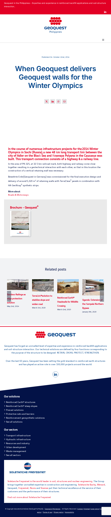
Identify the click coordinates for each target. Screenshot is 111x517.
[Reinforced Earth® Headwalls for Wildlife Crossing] (68, 280)
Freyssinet (23, 488)
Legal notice (95, 509)
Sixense (44, 488)
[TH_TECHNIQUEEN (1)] (20, 212)
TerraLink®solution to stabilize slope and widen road (42, 300)
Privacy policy (58, 512)
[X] (47, 101)
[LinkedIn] (53, 101)
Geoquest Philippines (52, 509)
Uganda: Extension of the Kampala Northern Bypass (93, 304)
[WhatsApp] (58, 101)
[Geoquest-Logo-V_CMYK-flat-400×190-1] (55, 18)
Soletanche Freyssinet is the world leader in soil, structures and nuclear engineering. (50, 481)
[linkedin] (105, 12)
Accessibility (69, 512)
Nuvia (33, 488)
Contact (80, 509)
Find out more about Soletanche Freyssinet (29, 497)
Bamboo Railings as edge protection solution (16, 298)
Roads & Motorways (18, 194)
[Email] (64, 101)
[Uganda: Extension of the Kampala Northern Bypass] (93, 280)
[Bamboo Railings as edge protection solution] (18, 280)
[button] (9, 296)
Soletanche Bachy (87, 484)
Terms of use (47, 512)
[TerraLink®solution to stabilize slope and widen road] (43, 280)
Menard (101, 484)
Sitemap (87, 509)
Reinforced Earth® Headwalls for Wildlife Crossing (67, 301)
